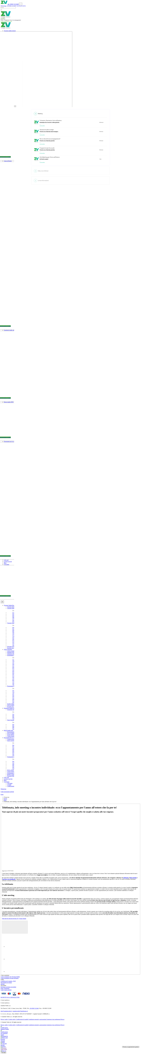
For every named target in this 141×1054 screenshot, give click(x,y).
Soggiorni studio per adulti (14, 709)
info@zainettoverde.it (6, 1011)
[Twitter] (17, 946)
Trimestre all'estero (12, 654)
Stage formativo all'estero (13, 720)
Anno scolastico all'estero (13, 651)
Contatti (9, 784)
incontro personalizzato (9, 879)
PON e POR (10, 770)
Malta (13, 617)
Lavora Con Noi (8, 779)
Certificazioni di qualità (13, 786)
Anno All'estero (8, 649)
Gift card (6, 560)
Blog (5, 563)
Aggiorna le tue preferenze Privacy (55, 1019)
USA (13, 618)
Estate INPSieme (11, 734)
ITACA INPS (10, 705)
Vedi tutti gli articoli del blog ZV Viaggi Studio (14, 918)
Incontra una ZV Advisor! (14, 648)
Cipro (13, 633)
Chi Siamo (6, 782)
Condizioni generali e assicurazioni (37, 1019)
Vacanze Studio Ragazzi (10, 605)
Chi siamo (9, 783)
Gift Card (6, 777)
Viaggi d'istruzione (12, 771)
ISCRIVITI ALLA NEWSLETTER (10, 997)
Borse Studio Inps (8, 730)
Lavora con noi (8, 561)
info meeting (133, 877)
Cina (13, 681)
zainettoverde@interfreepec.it (20, 1011)
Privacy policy (4, 1019)
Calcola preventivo (21, 6)
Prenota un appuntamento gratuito (131, 1047)
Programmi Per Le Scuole (10, 737)
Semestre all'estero (12, 652)
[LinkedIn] (17, 971)
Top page (3, 1052)
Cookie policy (12, 1019)
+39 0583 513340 (34, 1008)
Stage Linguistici (11, 740)
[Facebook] (17, 959)
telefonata (126, 877)
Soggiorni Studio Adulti (10, 708)
